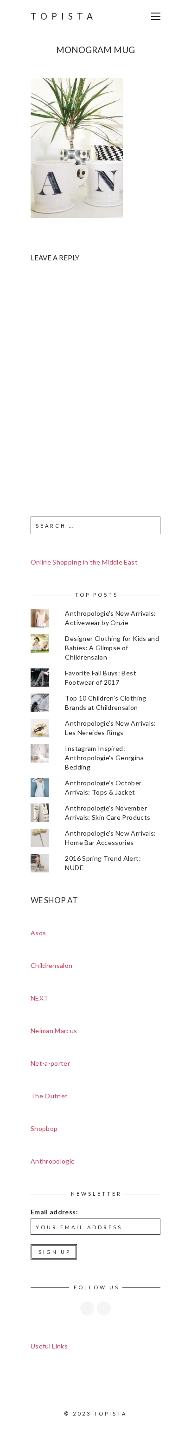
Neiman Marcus (54, 1031)
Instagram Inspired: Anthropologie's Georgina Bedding (104, 757)
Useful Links (49, 1346)
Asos (38, 933)
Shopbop (44, 1128)
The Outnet (49, 1096)
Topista (64, 16)
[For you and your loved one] (77, 147)
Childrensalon (52, 965)
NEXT (39, 998)
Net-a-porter (50, 1063)
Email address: (54, 1212)
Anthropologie (53, 1161)
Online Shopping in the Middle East (84, 562)
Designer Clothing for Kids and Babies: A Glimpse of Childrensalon (112, 647)
